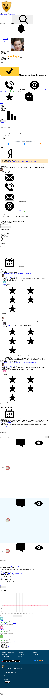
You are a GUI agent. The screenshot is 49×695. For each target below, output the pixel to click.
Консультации (4, 58)
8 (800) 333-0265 (23, 35)
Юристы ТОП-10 (6, 36)
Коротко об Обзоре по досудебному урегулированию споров (12, 566)
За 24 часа (18, 255)
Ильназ (5, 284)
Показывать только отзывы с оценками (10, 267)
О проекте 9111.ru (21, 656)
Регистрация (35, 654)
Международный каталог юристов (8, 652)
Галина (1, 638)
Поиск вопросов (20, 652)
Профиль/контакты (4, 52)
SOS (4, 41)
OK (1, 693)
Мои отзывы (13, 255)
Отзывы (8, 255)
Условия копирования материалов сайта (12, 672)
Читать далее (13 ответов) (5, 426)
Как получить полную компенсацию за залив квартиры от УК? (13, 315)
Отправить (3, 130)
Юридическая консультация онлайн (7, 14)
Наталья (2, 629)
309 (9, 646)
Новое (5, 39)
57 (8, 645)
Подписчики (4, 53)
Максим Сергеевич (7, 325)
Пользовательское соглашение (13, 161)
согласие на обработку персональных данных (30, 161)
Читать (1, 571)
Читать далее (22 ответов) (5, 422)
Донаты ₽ (2, 122)
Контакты (35, 652)
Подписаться (3, 120)
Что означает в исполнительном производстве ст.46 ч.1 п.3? (12, 573)
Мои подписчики (4, 615)
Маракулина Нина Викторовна (8, 277)
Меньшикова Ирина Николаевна (10, 373)
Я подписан (3, 54)
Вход (1, 34)
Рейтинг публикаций (4, 91)
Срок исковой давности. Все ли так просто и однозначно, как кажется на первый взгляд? (18, 580)
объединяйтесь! (12, 13)
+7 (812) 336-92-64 (5, 678)
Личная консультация (4, 51)
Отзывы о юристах (5, 654)
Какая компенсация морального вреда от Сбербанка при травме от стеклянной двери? (18, 362)
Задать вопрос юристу (6, 656)
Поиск (47, 437)
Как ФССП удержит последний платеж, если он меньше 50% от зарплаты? (15, 273)
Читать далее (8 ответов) (5, 431)
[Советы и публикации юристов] (6, 12)
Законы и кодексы (21, 654)
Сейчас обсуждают (7, 38)
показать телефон (4, 224)
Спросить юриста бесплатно (6, 32)
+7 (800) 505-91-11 (5, 675)
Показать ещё (3, 403)
